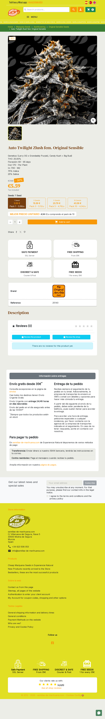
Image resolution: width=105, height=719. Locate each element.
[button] (81, 9)
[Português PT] (90, 2)
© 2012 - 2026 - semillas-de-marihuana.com (43, 695)
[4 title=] (87, 326)
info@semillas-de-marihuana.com (28, 550)
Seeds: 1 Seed (14, 195)
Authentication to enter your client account (29, 594)
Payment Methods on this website (24, 619)
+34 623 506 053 (20, 546)
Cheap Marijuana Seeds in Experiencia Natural (30, 565)
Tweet (20, 232)
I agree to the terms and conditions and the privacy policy (70, 497)
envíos (12, 391)
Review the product (31, 337)
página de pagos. (48, 464)
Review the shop (71, 337)
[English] (94, 2)
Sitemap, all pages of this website (24, 590)
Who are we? (14, 623)
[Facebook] (52, 643)
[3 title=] (83, 326)
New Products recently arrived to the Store (29, 569)
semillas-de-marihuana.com (26, 442)
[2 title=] (79, 326)
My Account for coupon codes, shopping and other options (37, 598)
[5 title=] (91, 326)
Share (16, 232)
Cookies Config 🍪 (75, 695)
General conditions (17, 616)
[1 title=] (76, 326)
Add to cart (62, 221)
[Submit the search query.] (25, 9)
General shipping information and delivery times (31, 612)
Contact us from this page (20, 587)
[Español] (86, 2)
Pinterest (24, 232)
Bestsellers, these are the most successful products (33, 572)
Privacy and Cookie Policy (20, 627)
